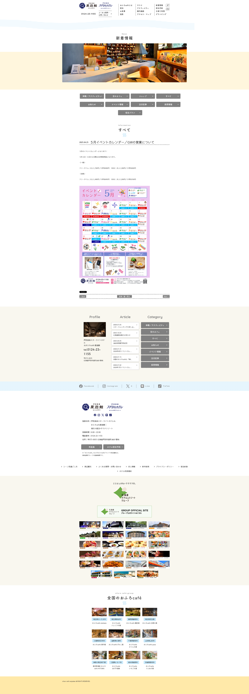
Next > (166, 296)
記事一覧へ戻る (124, 296)
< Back (82, 296)
